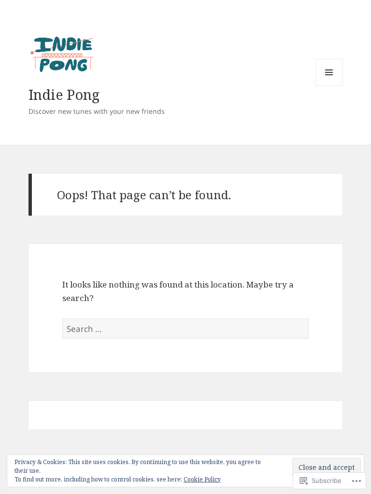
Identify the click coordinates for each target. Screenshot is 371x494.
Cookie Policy (202, 479)
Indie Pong (64, 94)
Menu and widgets (329, 85)
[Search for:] (185, 328)
